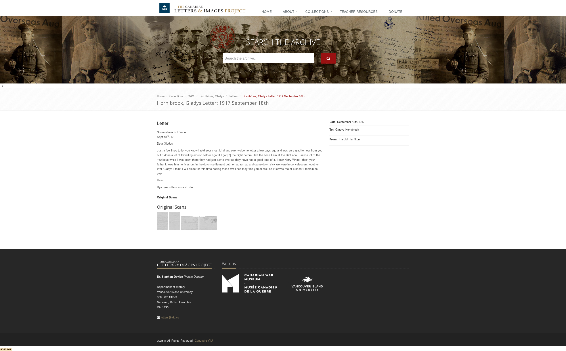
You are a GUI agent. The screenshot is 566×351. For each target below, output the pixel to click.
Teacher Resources (359, 11)
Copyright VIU (204, 340)
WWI (191, 96)
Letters (233, 96)
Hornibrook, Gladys (211, 96)
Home (267, 11)
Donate (395, 11)
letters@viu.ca (170, 317)
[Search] (328, 58)
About (288, 11)
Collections (317, 11)
